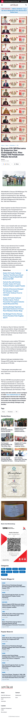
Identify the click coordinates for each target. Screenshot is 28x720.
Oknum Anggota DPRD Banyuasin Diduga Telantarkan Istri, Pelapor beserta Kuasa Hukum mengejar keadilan (13, 606)
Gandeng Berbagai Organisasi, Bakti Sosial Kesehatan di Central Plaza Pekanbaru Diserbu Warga (13, 309)
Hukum (3, 583)
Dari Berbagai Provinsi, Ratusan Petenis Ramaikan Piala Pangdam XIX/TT (13, 316)
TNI (16, 411)
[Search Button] (26, 5)
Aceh (3, 619)
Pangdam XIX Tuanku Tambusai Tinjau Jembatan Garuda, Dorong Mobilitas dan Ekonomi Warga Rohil (20, 430)
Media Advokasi (15, 716)
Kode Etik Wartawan (5, 695)
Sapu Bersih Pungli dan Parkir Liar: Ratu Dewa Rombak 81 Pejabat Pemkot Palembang (13, 596)
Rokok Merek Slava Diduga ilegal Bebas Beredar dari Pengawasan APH (13, 614)
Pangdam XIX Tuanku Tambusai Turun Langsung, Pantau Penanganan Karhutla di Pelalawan (20, 444)
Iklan (16, 697)
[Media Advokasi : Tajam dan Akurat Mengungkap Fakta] (14, 5)
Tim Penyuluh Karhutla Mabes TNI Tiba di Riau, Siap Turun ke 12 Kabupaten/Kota (6, 444)
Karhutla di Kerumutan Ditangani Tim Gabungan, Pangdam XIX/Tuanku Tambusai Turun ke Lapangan (13, 292)
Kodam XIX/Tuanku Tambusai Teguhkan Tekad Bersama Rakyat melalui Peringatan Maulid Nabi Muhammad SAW (13, 276)
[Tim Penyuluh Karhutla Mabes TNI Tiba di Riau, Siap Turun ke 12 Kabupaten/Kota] (7, 437)
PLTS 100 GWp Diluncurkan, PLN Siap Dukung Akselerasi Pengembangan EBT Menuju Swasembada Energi (21, 459)
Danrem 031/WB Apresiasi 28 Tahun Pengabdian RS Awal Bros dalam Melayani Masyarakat (6, 459)
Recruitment (4, 712)
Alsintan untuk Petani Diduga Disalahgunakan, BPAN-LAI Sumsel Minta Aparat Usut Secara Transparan (13, 657)
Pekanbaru (10, 411)
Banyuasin (4, 602)
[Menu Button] (2, 5)
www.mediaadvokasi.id (13, 394)
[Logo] (14, 687)
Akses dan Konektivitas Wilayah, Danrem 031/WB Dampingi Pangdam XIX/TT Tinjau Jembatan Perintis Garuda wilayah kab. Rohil (7, 430)
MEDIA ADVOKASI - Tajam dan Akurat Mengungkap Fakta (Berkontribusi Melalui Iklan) (14, 10)
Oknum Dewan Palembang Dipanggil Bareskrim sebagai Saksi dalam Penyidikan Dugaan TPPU (13, 586)
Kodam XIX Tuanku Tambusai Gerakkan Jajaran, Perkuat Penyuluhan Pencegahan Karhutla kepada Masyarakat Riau (13, 300)
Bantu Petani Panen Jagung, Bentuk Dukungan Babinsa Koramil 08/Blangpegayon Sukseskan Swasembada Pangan (14, 623)
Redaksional (18, 695)
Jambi (3, 611)
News (3, 411)
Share (17, 164)
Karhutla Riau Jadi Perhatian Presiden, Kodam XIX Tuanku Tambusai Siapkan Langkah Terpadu (14, 284)
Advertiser (3, 701)
